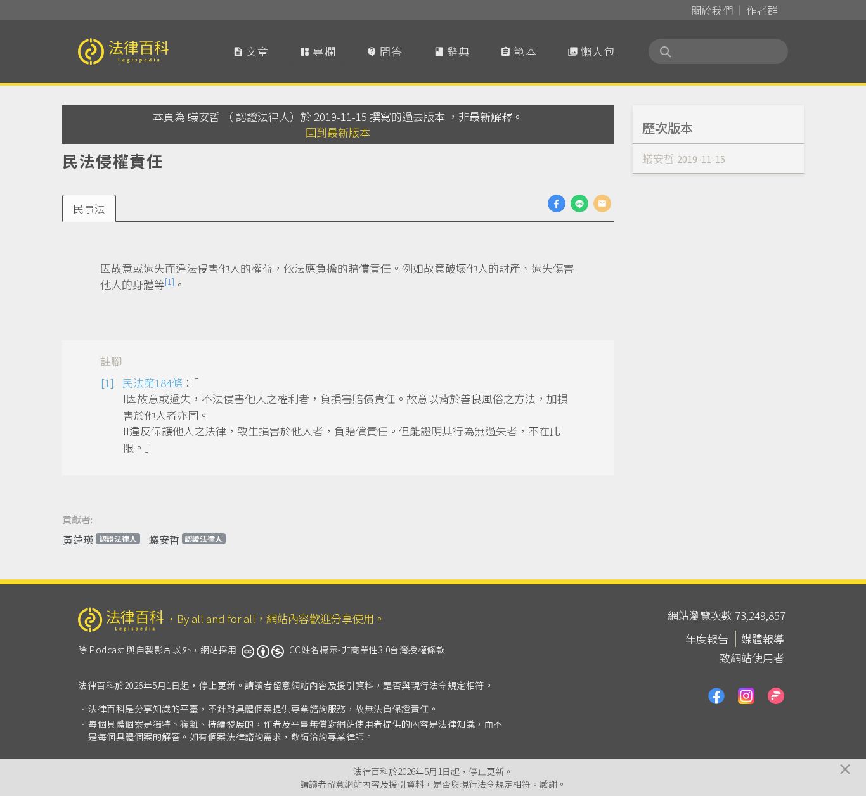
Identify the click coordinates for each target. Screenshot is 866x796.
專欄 (317, 51)
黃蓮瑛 (100, 539)
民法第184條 (152, 382)
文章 (251, 51)
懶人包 (591, 51)
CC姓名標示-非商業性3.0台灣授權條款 (367, 649)
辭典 (452, 51)
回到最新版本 (338, 132)
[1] (169, 281)
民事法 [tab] (89, 208)
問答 (384, 51)
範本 (518, 51)
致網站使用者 (752, 657)
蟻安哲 (186, 539)
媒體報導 (762, 638)
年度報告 (706, 638)
